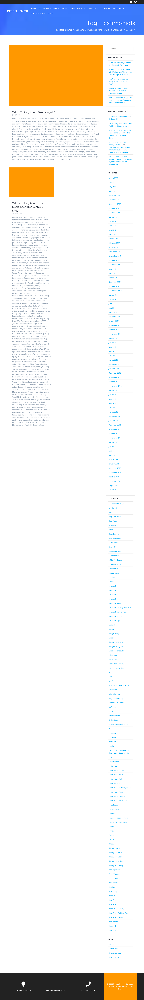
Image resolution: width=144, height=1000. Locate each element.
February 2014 (114, 316)
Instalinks (93, 8)
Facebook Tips (114, 620)
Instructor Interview (116, 664)
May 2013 (112, 351)
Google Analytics (115, 633)
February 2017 (114, 200)
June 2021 (112, 182)
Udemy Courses (115, 848)
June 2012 (112, 399)
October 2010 (114, 477)
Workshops (113, 922)
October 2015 (114, 260)
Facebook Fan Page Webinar (120, 607)
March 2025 (113, 178)
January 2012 (114, 420)
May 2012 (112, 403)
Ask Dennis (118, 8)
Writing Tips (113, 926)
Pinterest (112, 733)
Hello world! (113, 119)
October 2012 (114, 381)
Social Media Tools (116, 783)
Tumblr (111, 826)
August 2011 (113, 442)
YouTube (112, 930)
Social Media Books (116, 770)
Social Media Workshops (118, 800)
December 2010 (115, 468)
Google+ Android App (117, 642)
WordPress (113, 896)
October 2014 (114, 286)
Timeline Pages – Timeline (119, 818)
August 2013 (113, 338)
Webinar (112, 887)
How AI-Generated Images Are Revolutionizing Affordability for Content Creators (121, 100)
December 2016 (115, 204)
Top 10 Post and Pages (118, 822)
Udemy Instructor (115, 852)
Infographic (113, 655)
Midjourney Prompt (116, 698)
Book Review (114, 534)
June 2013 (112, 347)
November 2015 (115, 256)
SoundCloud (113, 805)
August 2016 (113, 217)
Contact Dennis (38, 14)
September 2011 (115, 438)
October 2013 (114, 329)
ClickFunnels (113, 542)
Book (111, 529)
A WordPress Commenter (119, 116)
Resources (105, 8)
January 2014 (114, 321)
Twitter (111, 831)
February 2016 (114, 243)
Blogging (112, 525)
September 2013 (115, 334)
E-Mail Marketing (115, 560)
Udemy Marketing (116, 861)
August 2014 (113, 295)
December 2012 (115, 373)
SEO (110, 757)
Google (111, 629)
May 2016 (112, 230)
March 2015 (113, 278)
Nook (111, 711)
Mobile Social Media (116, 703)
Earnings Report (115, 564)
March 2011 (113, 459)
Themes (112, 813)
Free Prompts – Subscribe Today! (53, 8)
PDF (110, 729)
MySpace (112, 707)
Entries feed (113, 948)
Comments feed (115, 953)
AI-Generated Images (117, 503)
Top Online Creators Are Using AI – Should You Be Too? (119, 81)
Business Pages (115, 538)
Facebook (112, 586)
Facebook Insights (116, 616)
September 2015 (115, 265)
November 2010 (115, 472)
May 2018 (112, 187)
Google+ (112, 638)
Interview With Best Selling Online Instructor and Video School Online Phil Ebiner (119, 150)
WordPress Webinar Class (119, 913)
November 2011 (115, 429)
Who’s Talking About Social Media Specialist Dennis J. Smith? (28, 206)
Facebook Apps (115, 603)
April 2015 (112, 273)
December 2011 (115, 425)
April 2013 (112, 355)
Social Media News (116, 774)
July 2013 (112, 342)
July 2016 (112, 221)
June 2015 (112, 269)
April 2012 (112, 407)
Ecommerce (113, 568)
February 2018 (114, 195)
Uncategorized (114, 870)
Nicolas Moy (113, 123)
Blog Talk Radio (115, 516)
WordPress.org (114, 957)
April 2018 (112, 191)
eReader (112, 577)
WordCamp (113, 891)
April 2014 (112, 312)
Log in (111, 944)
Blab (110, 512)
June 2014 (112, 304)
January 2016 (114, 247)
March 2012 (113, 412)
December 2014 (115, 282)
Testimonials (114, 809)
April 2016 (112, 234)
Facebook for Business (118, 612)
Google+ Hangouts (116, 646)
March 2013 (113, 360)
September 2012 (115, 386)
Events (111, 581)
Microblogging (114, 694)
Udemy (111, 844)
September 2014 (115, 291)
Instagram (113, 659)
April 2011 (112, 455)
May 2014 (112, 308)
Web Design (113, 883)
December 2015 (115, 252)
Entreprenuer (114, 573)
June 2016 (112, 226)
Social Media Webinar (117, 796)
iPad (110, 672)
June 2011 (112, 451)
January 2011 (114, 464)
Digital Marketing (115, 551)
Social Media (113, 766)
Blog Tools (113, 521)
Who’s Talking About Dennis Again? (33, 112)
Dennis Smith (17, 11)
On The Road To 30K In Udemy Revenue (119, 135)
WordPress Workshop (117, 917)
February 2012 (114, 416)
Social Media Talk (115, 779)
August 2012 (113, 390)
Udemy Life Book (115, 857)
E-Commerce (114, 555)
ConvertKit (113, 547)
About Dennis (77, 8)
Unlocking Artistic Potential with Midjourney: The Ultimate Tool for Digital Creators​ (121, 72)
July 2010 (112, 490)
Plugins (111, 746)
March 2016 (113, 239)
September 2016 (115, 213)
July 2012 (112, 394)
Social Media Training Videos (120, 787)
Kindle (111, 677)
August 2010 (113, 485)
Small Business (114, 761)
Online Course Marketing (119, 724)
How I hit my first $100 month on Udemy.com (120, 161)
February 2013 (114, 364)
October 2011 (114, 433)
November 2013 (115, 325)
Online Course (114, 716)
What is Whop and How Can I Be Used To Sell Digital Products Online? (120, 90)
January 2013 (114, 368)
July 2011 (112, 446)
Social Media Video (116, 792)
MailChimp (113, 681)
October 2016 (114, 208)
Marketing (113, 690)
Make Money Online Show (119, 685)
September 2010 (115, 481)
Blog (50, 14)
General (112, 625)
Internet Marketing (116, 668)
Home (33, 8)
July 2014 (112, 299)
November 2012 (115, 377)
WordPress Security (116, 909)
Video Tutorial (114, 874)
